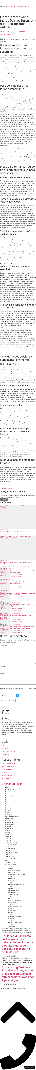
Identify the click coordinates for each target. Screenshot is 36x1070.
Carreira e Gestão (7, 769)
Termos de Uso (6, 748)
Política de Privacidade (9, 751)
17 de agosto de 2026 (16, 599)
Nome (2, 666)
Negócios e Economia (5, 529)
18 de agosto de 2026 (16, 587)
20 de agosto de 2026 (21, 566)
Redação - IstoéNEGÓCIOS (7, 534)
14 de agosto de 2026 (16, 632)
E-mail (2, 673)
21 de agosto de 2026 (21, 534)
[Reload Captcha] (17, 695)
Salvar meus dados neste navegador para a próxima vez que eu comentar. (18, 689)
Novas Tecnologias (8, 778)
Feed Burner (8, 488)
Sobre (3, 745)
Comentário (4, 645)
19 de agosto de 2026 (16, 576)
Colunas (4, 499)
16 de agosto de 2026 (16, 610)
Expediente (5, 754)
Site (1, 680)
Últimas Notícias (7, 775)
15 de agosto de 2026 (16, 621)
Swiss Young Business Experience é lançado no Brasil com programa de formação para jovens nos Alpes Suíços (18, 974)
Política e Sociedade (8, 763)
